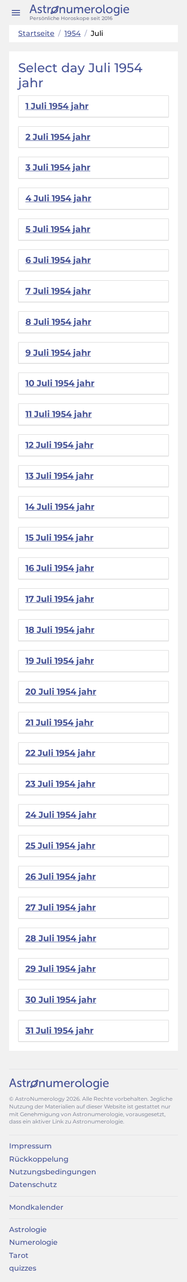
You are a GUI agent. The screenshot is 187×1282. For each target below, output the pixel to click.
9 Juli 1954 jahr (58, 353)
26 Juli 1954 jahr (60, 876)
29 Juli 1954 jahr (60, 969)
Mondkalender (36, 1207)
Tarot (19, 1255)
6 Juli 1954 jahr (58, 260)
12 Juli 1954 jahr (59, 445)
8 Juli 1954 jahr (58, 322)
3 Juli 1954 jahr (57, 167)
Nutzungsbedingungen (52, 1172)
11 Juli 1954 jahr (58, 414)
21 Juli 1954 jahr (59, 722)
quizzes (22, 1268)
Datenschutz (33, 1184)
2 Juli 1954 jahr (57, 137)
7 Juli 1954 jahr (58, 291)
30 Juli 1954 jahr (60, 999)
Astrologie (28, 1229)
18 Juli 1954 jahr (59, 630)
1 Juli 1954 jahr (57, 106)
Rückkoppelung (39, 1159)
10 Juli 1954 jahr (59, 383)
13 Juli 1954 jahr (59, 476)
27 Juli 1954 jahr (60, 907)
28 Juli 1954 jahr (60, 938)
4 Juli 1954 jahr (58, 198)
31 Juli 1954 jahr (59, 1030)
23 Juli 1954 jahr (60, 784)
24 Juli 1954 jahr (60, 815)
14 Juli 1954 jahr (59, 507)
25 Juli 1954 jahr (60, 845)
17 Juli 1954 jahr (59, 599)
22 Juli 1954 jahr (60, 753)
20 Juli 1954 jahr (60, 691)
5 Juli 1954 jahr (57, 229)
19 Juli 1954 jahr (59, 661)
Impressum (30, 1146)
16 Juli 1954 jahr (59, 568)
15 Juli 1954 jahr (59, 537)
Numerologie (33, 1242)
